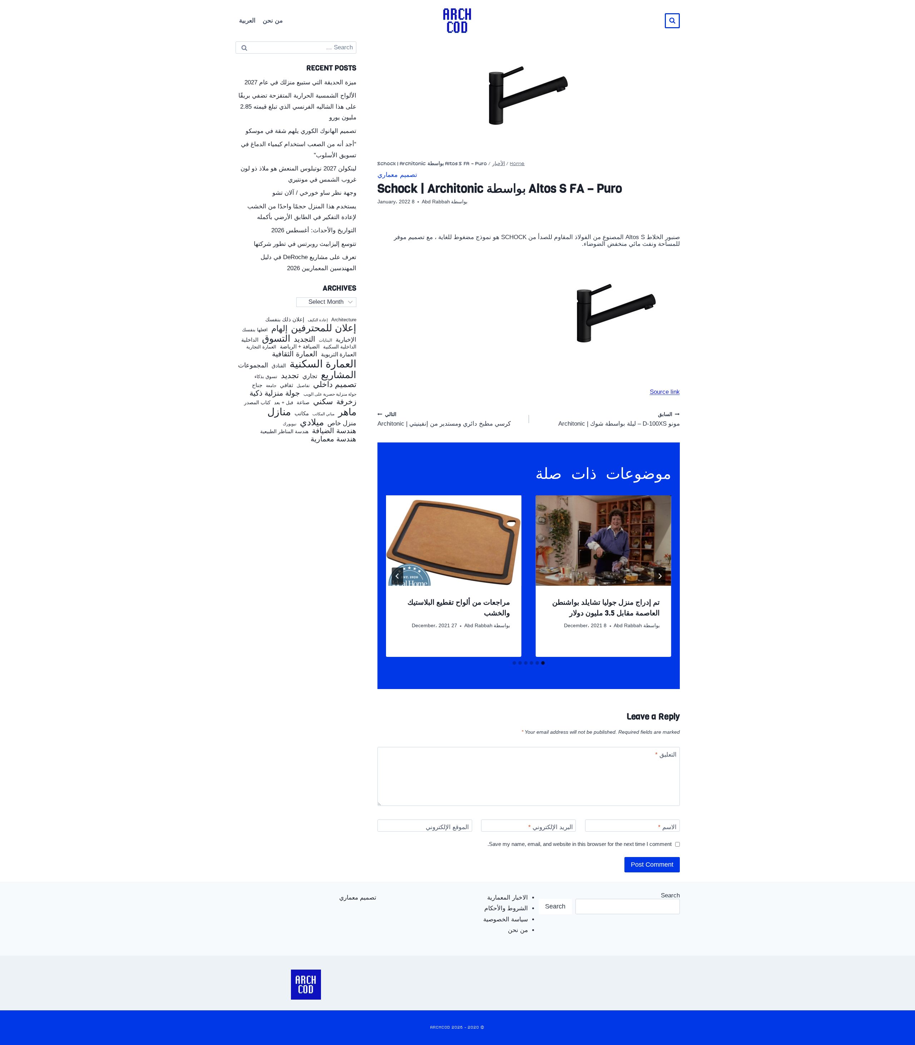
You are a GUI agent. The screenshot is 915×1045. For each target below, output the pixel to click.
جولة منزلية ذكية (274, 393)
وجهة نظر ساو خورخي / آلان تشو (314, 192)
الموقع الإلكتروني (447, 827)
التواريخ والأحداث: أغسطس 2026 (313, 230)
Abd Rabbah (436, 201)
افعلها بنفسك (255, 329)
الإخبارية (346, 339)
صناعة (303, 402)
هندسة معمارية (333, 439)
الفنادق (279, 365)
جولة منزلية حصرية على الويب (329, 394)
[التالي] (397, 576)
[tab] (543, 663)
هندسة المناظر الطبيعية (284, 431)
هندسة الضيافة (334, 431)
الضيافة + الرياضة (300, 347)
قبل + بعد (283, 402)
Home (517, 164)
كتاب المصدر (257, 402)
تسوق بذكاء (265, 377)
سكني (323, 401)
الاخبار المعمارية (507, 897)
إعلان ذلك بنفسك (284, 319)
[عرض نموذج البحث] (672, 20)
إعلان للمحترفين (323, 328)
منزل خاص (341, 423)
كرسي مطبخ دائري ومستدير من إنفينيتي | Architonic (444, 419)
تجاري (309, 376)
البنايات (325, 340)
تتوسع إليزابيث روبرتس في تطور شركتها (305, 244)
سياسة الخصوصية (505, 919)
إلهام (279, 329)
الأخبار (498, 164)
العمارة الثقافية (294, 354)
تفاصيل (303, 385)
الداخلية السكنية (339, 347)
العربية (247, 20)
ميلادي (312, 422)
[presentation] (603, 540)
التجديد (304, 339)
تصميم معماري (397, 175)
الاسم (667, 827)
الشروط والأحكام (506, 908)
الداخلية (249, 340)
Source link (665, 391)
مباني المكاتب (323, 414)
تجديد (290, 375)
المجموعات (253, 365)
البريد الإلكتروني (550, 827)
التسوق (276, 338)
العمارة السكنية (323, 364)
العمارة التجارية (261, 347)
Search (670, 895)
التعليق (666, 754)
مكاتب (302, 413)
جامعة (271, 385)
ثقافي (286, 385)
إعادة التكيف (318, 320)
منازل (279, 411)
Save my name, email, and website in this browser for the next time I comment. (580, 844)
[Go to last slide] (660, 576)
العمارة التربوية (338, 354)
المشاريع (338, 375)
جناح (257, 385)
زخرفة (346, 402)
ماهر (347, 412)
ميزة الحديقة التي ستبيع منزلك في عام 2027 (300, 82)
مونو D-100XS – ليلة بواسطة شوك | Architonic (619, 419)
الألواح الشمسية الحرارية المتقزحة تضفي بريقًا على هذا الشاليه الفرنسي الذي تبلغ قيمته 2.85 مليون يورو (297, 106)
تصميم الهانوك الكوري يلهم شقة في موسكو (301, 131)
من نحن (273, 20)
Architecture (343, 319)
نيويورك (289, 424)
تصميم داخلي (334, 384)
